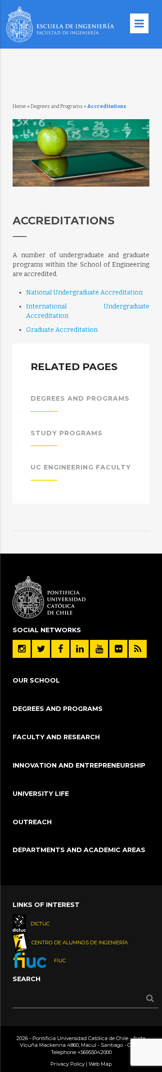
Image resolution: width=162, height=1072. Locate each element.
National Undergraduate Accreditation (84, 292)
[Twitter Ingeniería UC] (41, 649)
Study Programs (67, 433)
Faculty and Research (56, 737)
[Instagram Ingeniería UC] (22, 649)
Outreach (32, 822)
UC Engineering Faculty (81, 467)
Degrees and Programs (57, 106)
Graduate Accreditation (62, 330)
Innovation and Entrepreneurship (79, 765)
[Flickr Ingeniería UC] (118, 649)
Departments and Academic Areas (79, 850)
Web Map (100, 1064)
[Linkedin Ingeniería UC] (80, 649)
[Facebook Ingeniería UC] (60, 649)
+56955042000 (94, 1052)
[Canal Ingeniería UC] (99, 649)
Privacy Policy (67, 1064)
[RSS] (138, 649)
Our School (36, 680)
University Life (41, 794)
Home (19, 106)
